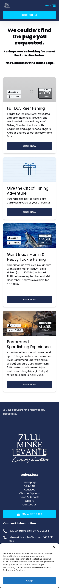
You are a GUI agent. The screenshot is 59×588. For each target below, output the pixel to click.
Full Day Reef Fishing (26, 108)
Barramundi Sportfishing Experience (29, 344)
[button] (54, 547)
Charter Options (29, 493)
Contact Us (29, 504)
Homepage (30, 482)
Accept (29, 580)
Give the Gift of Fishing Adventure (27, 191)
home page (45, 63)
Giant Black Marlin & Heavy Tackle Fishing (26, 257)
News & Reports (29, 497)
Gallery (29, 501)
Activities (29, 489)
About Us (29, 486)
